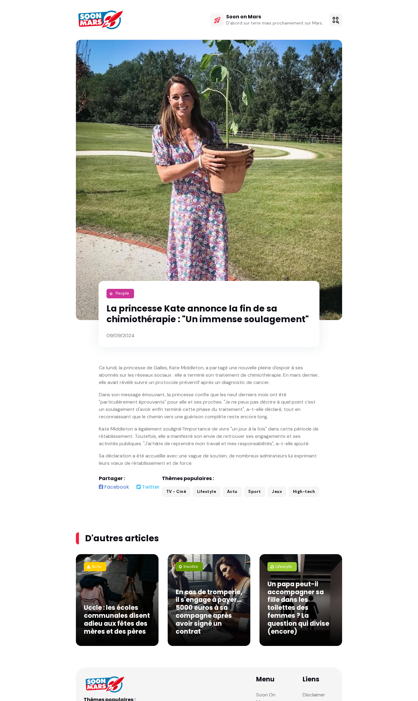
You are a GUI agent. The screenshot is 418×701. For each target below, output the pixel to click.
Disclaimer (314, 695)
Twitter (150, 486)
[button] (336, 19)
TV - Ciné (176, 491)
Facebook (116, 486)
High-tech (304, 491)
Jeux (277, 491)
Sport (254, 491)
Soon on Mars (243, 16)
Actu (232, 491)
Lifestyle (206, 491)
